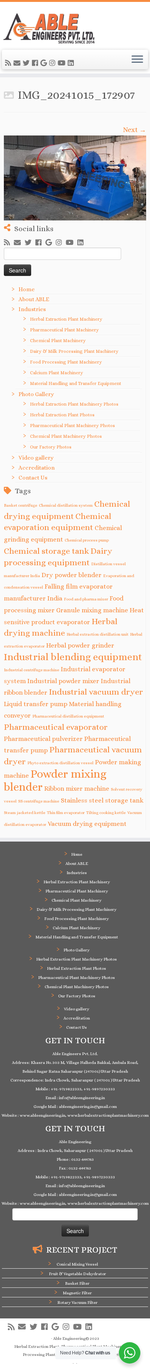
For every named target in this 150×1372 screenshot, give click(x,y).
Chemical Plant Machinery (58, 340)
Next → (134, 130)
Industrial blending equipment (73, 656)
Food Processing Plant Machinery (66, 362)
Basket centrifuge (20, 505)
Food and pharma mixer (86, 599)
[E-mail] (18, 63)
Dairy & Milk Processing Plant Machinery (74, 351)
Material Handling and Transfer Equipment (75, 383)
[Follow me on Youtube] (63, 63)
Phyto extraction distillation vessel (60, 762)
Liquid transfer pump (35, 704)
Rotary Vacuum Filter (77, 1302)
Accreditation (36, 467)
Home (26, 289)
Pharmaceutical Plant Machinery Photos (72, 425)
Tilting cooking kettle (106, 812)
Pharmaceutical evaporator (56, 727)
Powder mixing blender (55, 780)
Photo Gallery (36, 394)
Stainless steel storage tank (102, 800)
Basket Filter (77, 1283)
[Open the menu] (137, 59)
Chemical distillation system (66, 505)
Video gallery (35, 457)
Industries (32, 309)
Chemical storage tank (46, 551)
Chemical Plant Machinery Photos (66, 436)
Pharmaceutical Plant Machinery (64, 330)
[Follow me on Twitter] (27, 63)
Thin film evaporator (66, 812)
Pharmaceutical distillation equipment (68, 716)
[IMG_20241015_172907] (75, 172)
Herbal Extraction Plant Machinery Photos (74, 404)
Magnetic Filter (77, 1292)
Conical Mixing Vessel (77, 1264)
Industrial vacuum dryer (96, 692)
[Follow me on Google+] (44, 63)
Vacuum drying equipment (87, 823)
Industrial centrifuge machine (31, 669)
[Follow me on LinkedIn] (72, 63)
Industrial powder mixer (63, 681)
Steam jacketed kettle (24, 812)
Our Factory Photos (51, 447)
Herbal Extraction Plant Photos (62, 415)
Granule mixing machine (92, 610)
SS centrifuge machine (38, 801)
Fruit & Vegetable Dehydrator (77, 1273)
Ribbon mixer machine (76, 788)
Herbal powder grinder (80, 645)
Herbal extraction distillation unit (97, 634)
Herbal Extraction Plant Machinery (66, 319)
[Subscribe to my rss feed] (9, 63)
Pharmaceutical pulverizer (43, 738)
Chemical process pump (87, 540)
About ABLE (33, 299)
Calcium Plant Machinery (56, 372)
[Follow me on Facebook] (36, 63)
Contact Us (32, 477)
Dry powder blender (72, 575)
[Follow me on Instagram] (53, 63)
